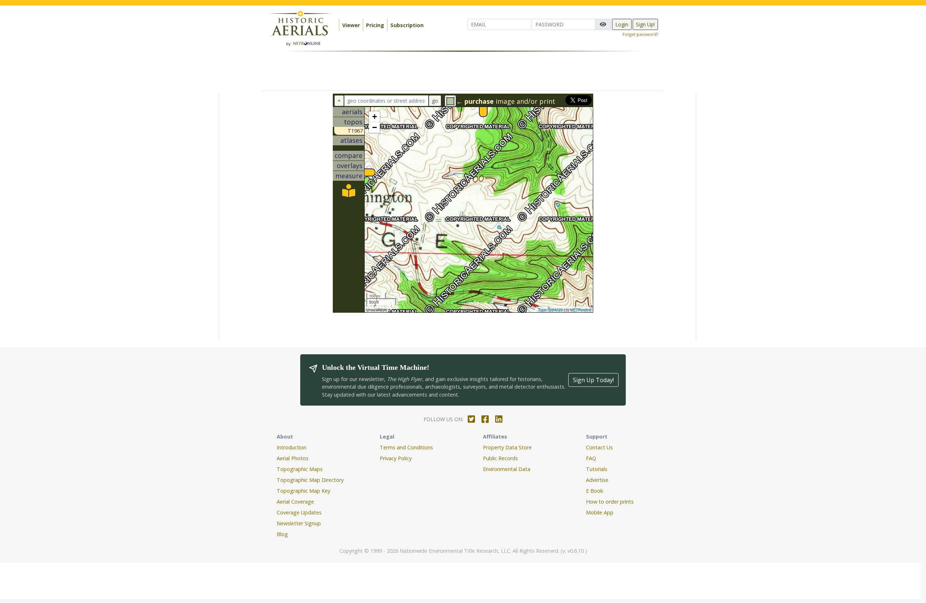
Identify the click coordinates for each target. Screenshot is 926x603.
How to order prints (610, 501)
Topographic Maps (300, 469)
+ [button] (374, 116)
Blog (282, 534)
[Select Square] (450, 101)
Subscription (407, 25)
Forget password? (640, 34)
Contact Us (599, 447)
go (435, 100)
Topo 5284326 (550, 309)
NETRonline (580, 309)
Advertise (597, 479)
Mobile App (599, 512)
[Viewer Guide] (349, 193)
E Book (594, 490)
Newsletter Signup (299, 523)
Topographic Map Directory (310, 479)
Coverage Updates (299, 512)
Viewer (351, 25)
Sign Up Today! (593, 380)
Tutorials (596, 469)
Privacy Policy (396, 458)
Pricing (375, 25)
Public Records (500, 458)
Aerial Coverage (295, 501)
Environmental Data (506, 469)
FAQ (591, 458)
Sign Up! (645, 24)
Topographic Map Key (303, 490)
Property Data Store (507, 447)
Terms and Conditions (406, 447)
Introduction (291, 447)
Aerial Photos (293, 458)
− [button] (374, 127)
